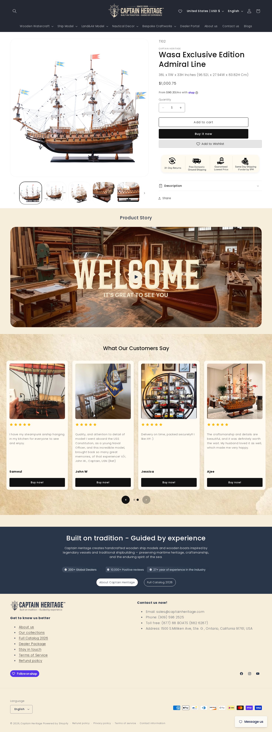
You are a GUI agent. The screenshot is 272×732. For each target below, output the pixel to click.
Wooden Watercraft (35, 26)
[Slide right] (144, 193)
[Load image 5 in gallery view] (128, 193)
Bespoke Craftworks (157, 26)
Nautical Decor (123, 26)
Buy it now (203, 134)
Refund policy (30, 660)
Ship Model (66, 26)
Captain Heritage (31, 723)
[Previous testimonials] (126, 500)
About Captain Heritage (117, 582)
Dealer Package (32, 644)
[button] (14, 11)
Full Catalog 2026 (160, 582)
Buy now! (37, 482)
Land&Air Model (93, 26)
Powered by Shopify (55, 723)
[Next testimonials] (146, 500)
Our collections (32, 632)
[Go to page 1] (134, 500)
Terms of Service (33, 655)
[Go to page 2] (138, 500)
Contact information (152, 723)
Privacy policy (102, 723)
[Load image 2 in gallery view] (55, 193)
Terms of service (125, 723)
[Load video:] (136, 277)
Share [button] (166, 198)
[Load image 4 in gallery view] (104, 193)
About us (26, 627)
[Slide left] (14, 193)
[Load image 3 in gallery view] (79, 193)
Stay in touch (30, 649)
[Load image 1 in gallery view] (30, 193)
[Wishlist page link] (180, 11)
